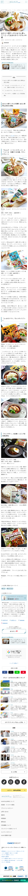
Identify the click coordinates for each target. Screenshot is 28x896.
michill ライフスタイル (23, 694)
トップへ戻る (13, 663)
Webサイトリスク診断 (13, 853)
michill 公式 (23, 686)
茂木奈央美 (6, 42)
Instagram (4, 623)
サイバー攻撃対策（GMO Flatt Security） (8, 860)
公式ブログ (5, 620)
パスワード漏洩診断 (5, 853)
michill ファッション (23, 736)
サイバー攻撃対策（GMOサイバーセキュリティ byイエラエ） (12, 858)
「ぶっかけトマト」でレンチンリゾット (13, 90)
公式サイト (13, 620)
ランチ (12, 135)
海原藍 (26, 710)
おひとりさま (10, 588)
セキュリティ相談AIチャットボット (7, 854)
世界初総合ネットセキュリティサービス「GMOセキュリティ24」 (13, 851)
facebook (22, 620)
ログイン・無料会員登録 (14, 790)
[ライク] (26, 1)
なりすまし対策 (19, 860)
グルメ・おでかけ (17, 10)
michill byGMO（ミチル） (6, 10)
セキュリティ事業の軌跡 (5, 862)
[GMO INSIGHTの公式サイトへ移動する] (14, 842)
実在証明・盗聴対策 (5, 856)
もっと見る (14, 772)
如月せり (25, 752)
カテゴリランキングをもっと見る (14, 722)
